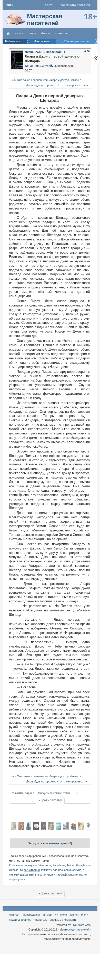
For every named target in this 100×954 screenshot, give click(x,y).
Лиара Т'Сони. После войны (45, 51)
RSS (76, 793)
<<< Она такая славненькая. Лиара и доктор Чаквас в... (47, 80)
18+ (90, 16)
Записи (73, 914)
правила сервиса (20, 919)
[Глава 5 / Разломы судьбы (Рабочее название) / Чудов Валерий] (28, 829)
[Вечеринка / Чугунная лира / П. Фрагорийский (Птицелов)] (88, 829)
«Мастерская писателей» (74, 929)
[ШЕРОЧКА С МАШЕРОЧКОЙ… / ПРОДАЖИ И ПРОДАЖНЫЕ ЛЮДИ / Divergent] (43, 829)
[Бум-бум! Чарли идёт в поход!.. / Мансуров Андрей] (73, 829)
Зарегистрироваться (75, 4)
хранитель (40, 919)
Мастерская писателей (44, 20)
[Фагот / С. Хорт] (51, 829)
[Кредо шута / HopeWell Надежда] (21, 829)
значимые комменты (63, 919)
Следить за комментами (54, 793)
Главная (14, 914)
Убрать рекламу (50, 800)
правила (61, 33)
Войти (49, 4)
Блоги (45, 33)
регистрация (32, 869)
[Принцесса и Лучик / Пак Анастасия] (81, 829)
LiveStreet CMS (81, 924)
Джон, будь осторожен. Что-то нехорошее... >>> (57, 85)
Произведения (31, 914)
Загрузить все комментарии (50, 843)
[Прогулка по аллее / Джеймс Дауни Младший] (13, 829)
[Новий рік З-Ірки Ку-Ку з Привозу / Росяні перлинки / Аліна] (58, 829)
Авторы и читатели (55, 914)
